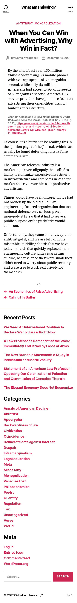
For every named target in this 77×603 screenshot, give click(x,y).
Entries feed (13, 552)
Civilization (13, 431)
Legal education (17, 459)
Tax (7, 509)
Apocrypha (13, 420)
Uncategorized (16, 515)
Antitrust (24, 23)
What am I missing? (38, 7)
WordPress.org (16, 564)
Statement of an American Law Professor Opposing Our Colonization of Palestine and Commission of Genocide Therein (37, 374)
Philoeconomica (17, 487)
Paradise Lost (15, 481)
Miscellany (12, 470)
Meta (8, 464)
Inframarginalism (18, 453)
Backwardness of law (21, 425)
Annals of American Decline (26, 408)
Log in (8, 547)
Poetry (9, 492)
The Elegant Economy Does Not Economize (38, 387)
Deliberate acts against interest (29, 442)
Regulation (12, 504)
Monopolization (48, 23)
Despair (10, 448)
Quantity (11, 498)
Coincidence (14, 436)
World (9, 526)
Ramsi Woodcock (26, 58)
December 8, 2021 (59, 58)
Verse (8, 520)
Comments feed (17, 558)
